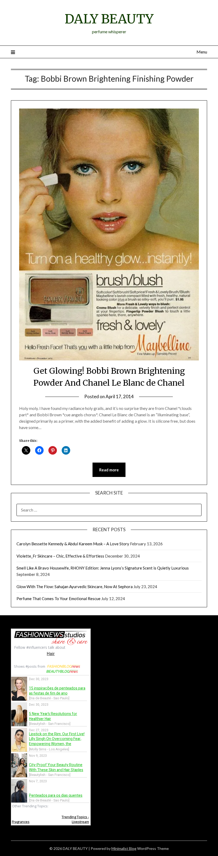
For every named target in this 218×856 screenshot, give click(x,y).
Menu (201, 51)
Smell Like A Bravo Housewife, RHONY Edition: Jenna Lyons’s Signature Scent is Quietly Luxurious (102, 568)
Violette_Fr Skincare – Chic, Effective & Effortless (60, 556)
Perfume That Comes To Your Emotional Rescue (58, 598)
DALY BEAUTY (109, 19)
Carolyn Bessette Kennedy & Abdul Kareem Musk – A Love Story (72, 543)
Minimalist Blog (123, 848)
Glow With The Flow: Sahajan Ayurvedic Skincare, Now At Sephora (74, 586)
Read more (109, 469)
